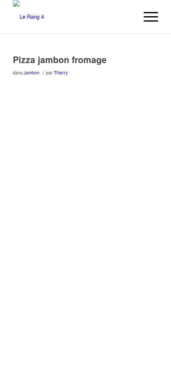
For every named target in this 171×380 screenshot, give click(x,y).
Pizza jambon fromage (60, 59)
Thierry (61, 72)
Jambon (31, 72)
